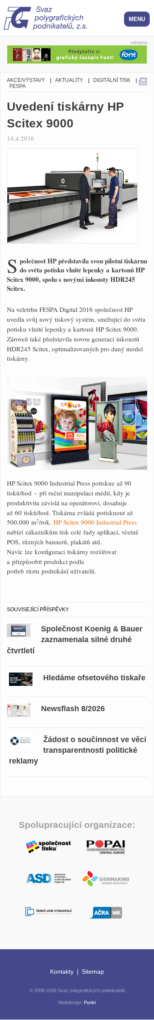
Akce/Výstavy (26, 80)
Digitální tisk (111, 80)
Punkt (90, 1002)
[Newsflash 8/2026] (18, 708)
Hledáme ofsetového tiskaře (94, 677)
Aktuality (69, 80)
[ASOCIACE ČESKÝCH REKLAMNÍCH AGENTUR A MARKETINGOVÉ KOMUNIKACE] (105, 911)
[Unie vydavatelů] (48, 912)
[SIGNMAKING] (105, 878)
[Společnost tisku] (48, 846)
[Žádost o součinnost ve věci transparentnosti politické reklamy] (21, 739)
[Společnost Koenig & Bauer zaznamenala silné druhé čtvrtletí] (18, 629)
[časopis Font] (77, 52)
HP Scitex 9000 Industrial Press (95, 522)
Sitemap (93, 971)
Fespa (17, 86)
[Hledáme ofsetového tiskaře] (21, 677)
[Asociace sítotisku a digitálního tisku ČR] (48, 878)
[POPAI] (105, 846)
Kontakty (62, 971)
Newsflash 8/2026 (73, 708)
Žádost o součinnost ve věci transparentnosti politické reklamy (77, 750)
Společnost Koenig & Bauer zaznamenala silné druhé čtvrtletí (74, 640)
